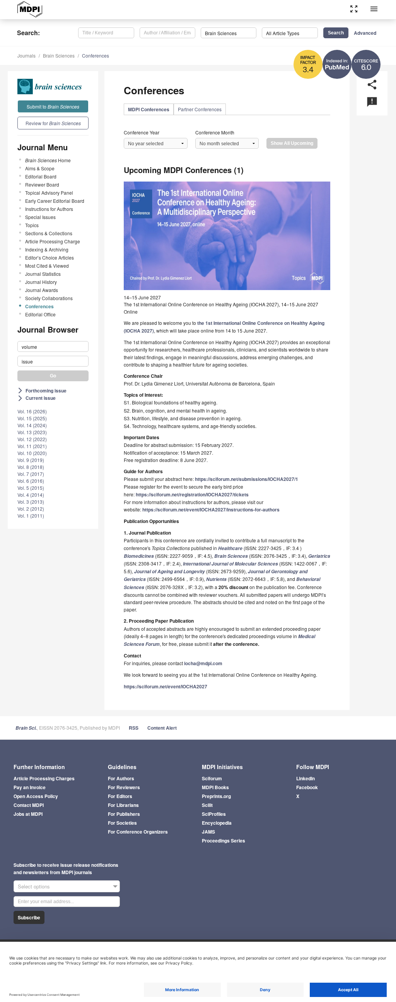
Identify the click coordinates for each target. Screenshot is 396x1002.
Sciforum (212, 778)
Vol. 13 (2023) (32, 432)
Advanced (365, 32)
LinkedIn (305, 778)
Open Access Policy (36, 796)
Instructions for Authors (49, 208)
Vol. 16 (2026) (32, 411)
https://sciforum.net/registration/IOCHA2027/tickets (192, 494)
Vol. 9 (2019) (30, 460)
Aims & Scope (40, 168)
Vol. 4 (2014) (30, 494)
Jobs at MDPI (28, 813)
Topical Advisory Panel (49, 192)
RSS (133, 727)
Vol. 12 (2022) (32, 439)
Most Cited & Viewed (47, 265)
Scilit (207, 805)
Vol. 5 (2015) (30, 487)
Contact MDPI (29, 805)
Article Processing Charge (52, 241)
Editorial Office (40, 314)
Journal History (41, 282)
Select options (34, 886)
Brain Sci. (26, 728)
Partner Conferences (200, 109)
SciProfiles (214, 813)
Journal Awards (41, 290)
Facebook (307, 787)
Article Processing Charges (44, 778)
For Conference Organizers (138, 831)
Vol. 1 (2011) (30, 515)
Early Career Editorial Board (54, 200)
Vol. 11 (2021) (32, 446)
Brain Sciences (59, 55)
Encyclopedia (217, 822)
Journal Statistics (43, 273)
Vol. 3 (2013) (30, 501)
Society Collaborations (49, 298)
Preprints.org (216, 796)
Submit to (53, 106)
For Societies (122, 822)
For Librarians (123, 805)
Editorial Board (40, 176)
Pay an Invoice (30, 787)
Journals (26, 55)
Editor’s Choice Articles (49, 257)
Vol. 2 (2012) (30, 508)
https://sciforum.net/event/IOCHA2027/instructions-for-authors (211, 509)
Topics (32, 225)
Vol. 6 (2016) (30, 480)
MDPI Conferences (148, 109)
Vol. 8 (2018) (30, 467)
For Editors (120, 796)
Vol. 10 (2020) (32, 453)
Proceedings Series (223, 840)
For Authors (121, 778)
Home (48, 160)
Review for (53, 123)
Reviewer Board (42, 184)
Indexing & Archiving (46, 249)
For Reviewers (124, 787)
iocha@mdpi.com (203, 663)
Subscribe (29, 917)
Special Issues (40, 217)
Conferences (95, 55)
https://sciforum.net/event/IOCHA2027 (165, 686)
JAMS (208, 831)
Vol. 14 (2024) (32, 425)
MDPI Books (215, 787)
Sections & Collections (48, 233)
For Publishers (124, 813)
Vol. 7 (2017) (30, 473)
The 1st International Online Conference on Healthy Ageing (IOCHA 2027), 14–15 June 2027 (221, 304)
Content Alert (162, 727)
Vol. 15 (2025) (32, 418)
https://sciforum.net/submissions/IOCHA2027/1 (246, 479)
